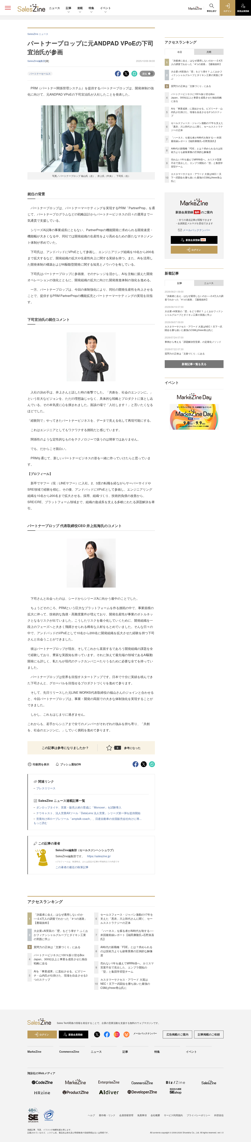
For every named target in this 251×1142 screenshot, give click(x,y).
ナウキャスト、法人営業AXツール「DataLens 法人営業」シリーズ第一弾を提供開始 (88, 813)
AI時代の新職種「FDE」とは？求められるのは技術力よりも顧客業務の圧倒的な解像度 (126, 951)
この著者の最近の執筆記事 (71, 867)
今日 (179, 52)
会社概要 (155, 1115)
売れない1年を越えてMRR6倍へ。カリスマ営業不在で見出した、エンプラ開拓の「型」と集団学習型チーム (127, 967)
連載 (80, 8)
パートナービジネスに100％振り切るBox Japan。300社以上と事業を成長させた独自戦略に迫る (60, 959)
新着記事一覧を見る (194, 364)
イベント (105, 8)
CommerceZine (69, 1051)
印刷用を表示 (41, 764)
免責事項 (142, 1115)
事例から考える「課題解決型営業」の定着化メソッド (193, 341)
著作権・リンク (107, 1115)
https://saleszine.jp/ (99, 856)
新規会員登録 (195, 240)
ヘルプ (91, 1115)
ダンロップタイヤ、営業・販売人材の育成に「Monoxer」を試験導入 (78, 807)
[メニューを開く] (8, 8)
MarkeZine (34, 1051)
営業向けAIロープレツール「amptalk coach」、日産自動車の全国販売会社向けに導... (89, 819)
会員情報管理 (126, 1115)
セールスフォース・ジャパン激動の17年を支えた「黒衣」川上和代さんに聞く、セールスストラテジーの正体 (126, 918)
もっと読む (40, 823)
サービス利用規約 (173, 1115)
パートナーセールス (40, 73)
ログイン (196, 249)
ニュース (54, 8)
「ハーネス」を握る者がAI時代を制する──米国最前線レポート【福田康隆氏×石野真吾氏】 (127, 935)
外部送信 (219, 1115)
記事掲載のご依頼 (209, 1034)
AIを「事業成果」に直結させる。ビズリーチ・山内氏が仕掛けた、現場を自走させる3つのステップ (60, 975)
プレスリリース (45, 788)
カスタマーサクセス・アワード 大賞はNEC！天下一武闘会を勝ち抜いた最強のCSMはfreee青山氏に (125, 983)
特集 (91, 8)
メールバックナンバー (196, 230)
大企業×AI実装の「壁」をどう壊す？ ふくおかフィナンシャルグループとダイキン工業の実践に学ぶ (61, 935)
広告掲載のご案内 (177, 1034)
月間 (208, 52)
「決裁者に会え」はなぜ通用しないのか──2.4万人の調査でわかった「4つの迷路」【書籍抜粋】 (60, 918)
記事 (68, 8)
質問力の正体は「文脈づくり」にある (57, 947)
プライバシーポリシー (198, 1115)
